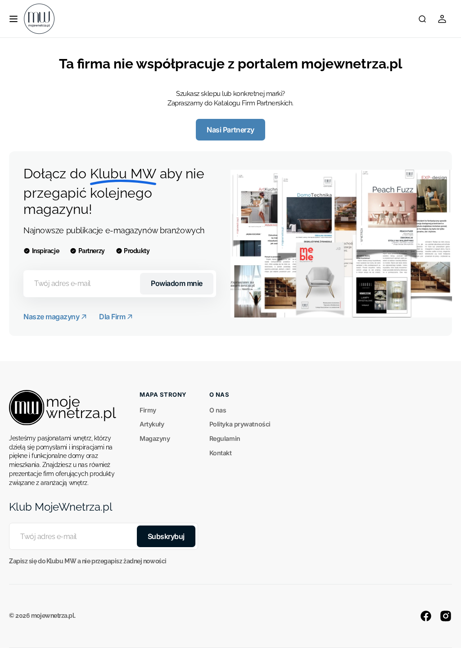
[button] (13, 19)
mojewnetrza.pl (52, 615)
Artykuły (152, 424)
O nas (217, 410)
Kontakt (220, 453)
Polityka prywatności (240, 424)
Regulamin (224, 438)
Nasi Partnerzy (230, 129)
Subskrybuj (166, 536)
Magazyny (155, 438)
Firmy (148, 410)
